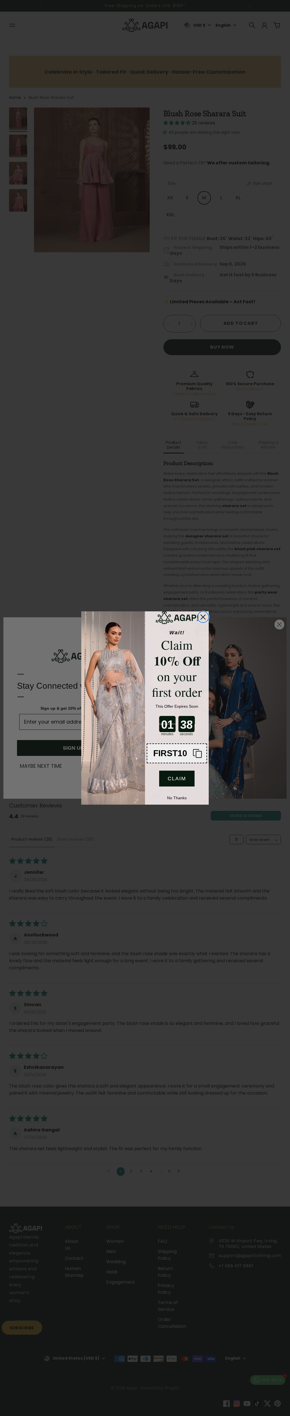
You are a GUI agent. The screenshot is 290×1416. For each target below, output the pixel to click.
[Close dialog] (203, 617)
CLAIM (177, 778)
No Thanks (177, 798)
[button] (177, 753)
